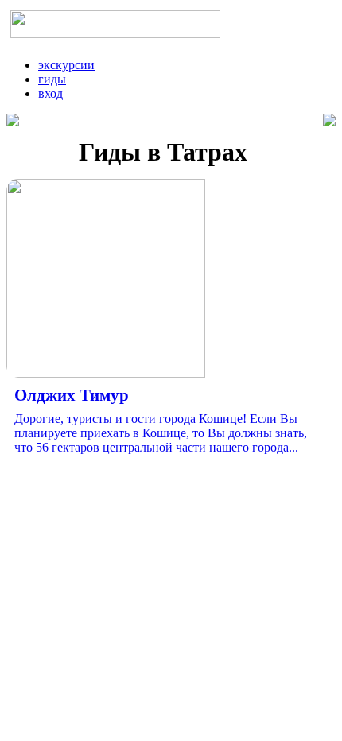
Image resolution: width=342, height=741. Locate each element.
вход (50, 93)
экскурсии (66, 65)
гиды (52, 79)
